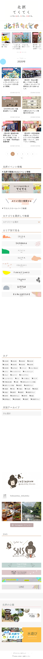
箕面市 (21, 392)
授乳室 (36, 389)
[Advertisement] (21, 326)
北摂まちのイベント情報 (28, 382)
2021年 (31, 361)
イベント (24, 368)
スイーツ (14, 375)
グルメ (6, 375)
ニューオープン (8, 378)
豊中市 (25, 395)
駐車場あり (7, 399)
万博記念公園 (7, 382)
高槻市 (26, 399)
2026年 (6, 368)
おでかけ (15, 368)
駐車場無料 (17, 399)
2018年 (6, 361)
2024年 (23, 364)
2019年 (15, 361)
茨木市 (6, 395)
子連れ (20, 389)
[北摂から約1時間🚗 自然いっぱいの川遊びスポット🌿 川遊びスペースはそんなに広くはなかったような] (31, 511)
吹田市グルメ (29, 385)
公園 (17, 382)
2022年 (6, 364)
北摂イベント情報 (9, 385)
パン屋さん (26, 378)
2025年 (31, 364)
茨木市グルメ (15, 395)
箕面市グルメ (31, 392)
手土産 (28, 389)
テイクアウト (24, 375)
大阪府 (6, 389)
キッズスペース (16, 371)
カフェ (6, 371)
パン (18, 378)
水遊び (6, 392)
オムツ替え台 (34, 368)
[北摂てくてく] (21, 19)
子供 (13, 389)
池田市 (14, 392)
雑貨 (32, 395)
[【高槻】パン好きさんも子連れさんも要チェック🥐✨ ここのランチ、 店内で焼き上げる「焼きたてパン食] (11, 511)
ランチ (35, 378)
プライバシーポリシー (19, 653)
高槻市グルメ (36, 399)
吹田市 (20, 385)
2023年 (15, 364)
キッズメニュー (29, 371)
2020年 (23, 361)
